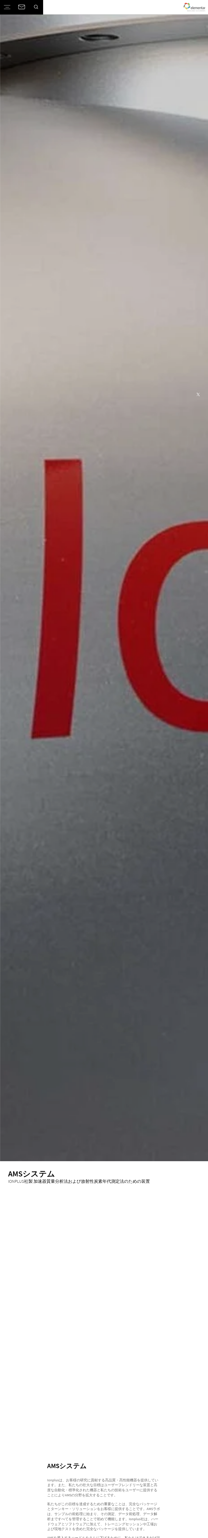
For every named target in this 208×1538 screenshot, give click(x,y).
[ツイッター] (198, 394)
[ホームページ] (194, 7)
